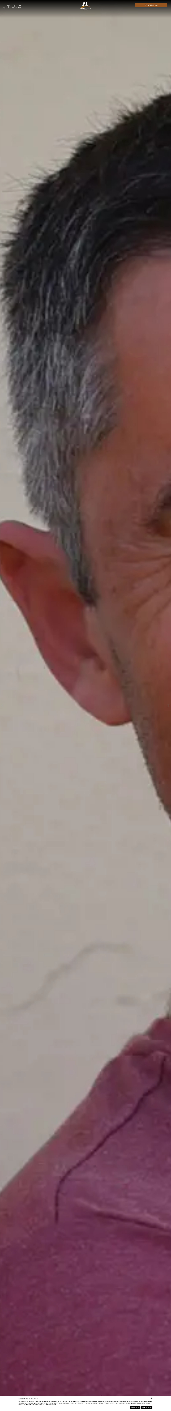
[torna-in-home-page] (85, 6)
